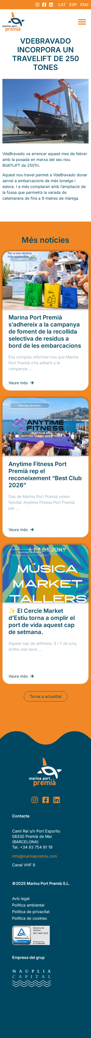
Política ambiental (28, 905)
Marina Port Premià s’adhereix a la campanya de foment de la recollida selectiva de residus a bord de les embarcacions (44, 331)
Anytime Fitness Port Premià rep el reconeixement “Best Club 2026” (45, 474)
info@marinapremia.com (34, 856)
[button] (82, 21)
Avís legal (21, 898)
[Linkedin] (51, 4)
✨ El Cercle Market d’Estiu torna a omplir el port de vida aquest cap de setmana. (41, 621)
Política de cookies (29, 918)
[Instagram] (37, 4)
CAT (62, 5)
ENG (84, 5)
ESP (73, 5)
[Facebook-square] (44, 4)
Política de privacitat (31, 911)
